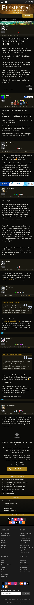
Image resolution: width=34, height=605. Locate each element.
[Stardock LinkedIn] (20, 522)
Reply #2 (5, 151)
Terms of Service (16, 602)
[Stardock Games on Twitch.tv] (18, 519)
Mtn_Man (9, 287)
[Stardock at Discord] (13, 522)
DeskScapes (4, 543)
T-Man (8, 95)
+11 (3, 344)
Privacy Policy (7, 602)
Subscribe (26, 593)
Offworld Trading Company (26, 547)
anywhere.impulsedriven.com (11, 321)
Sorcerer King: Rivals (25, 552)
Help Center (23, 560)
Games (22, 530)
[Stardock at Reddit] (10, 522)
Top (32, 106)
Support (23, 557)
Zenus (8, 261)
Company (5, 557)
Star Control (23, 543)
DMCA (22, 602)
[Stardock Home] (6, 2)
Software (5, 530)
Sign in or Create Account (17, 469)
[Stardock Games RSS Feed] (23, 522)
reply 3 (20, 302)
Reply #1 (5, 107)
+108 (3, 100)
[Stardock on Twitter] (9, 519)
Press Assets (4, 572)
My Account (23, 562)
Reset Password (24, 569)
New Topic (27, 16)
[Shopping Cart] (29, 2)
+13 (3, 292)
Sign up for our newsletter (10, 591)
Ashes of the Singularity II (26, 533)
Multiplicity (4, 545)
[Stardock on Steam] (24, 519)
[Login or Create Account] (26, 2)
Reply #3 (5, 197)
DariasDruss (10, 188)
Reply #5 (5, 295)
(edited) (29, 295)
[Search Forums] (32, 2)
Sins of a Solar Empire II (25, 540)
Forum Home (4, 19)
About (2, 560)
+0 (3, 32)
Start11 (2, 538)
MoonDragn (10, 143)
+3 (3, 194)
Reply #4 (5, 270)
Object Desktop (5, 533)
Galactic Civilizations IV (25, 538)
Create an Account (24, 565)
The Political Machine (25, 545)
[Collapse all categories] (32, 500)
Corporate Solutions (6, 535)
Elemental (22, 535)
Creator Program (5, 574)
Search (10, 19)
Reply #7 (5, 414)
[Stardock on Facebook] (12, 519)
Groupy (3, 547)
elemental (29, 85)
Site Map (27, 602)
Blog (2, 562)
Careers (3, 567)
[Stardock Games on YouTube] (15, 519)
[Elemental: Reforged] (17, 9)
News (2, 569)
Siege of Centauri (24, 550)
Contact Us (4, 576)
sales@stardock (7, 280)
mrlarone (9, 339)
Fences (3, 540)
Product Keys (23, 567)
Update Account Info (25, 572)
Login (14, 19)
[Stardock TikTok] (17, 522)
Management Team (6, 565)
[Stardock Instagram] (21, 519)
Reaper (8, 27)
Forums (3, 579)
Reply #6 (5, 347)
